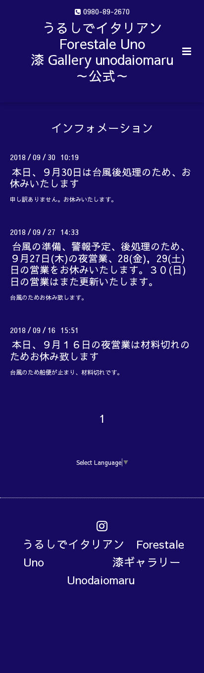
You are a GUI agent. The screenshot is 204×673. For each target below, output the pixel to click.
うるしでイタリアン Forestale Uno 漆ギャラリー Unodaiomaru (107, 561)
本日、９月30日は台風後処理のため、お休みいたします (100, 177)
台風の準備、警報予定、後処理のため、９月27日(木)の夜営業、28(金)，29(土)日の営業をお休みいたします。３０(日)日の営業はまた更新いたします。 (100, 263)
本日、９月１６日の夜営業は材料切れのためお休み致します (100, 349)
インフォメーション (102, 127)
